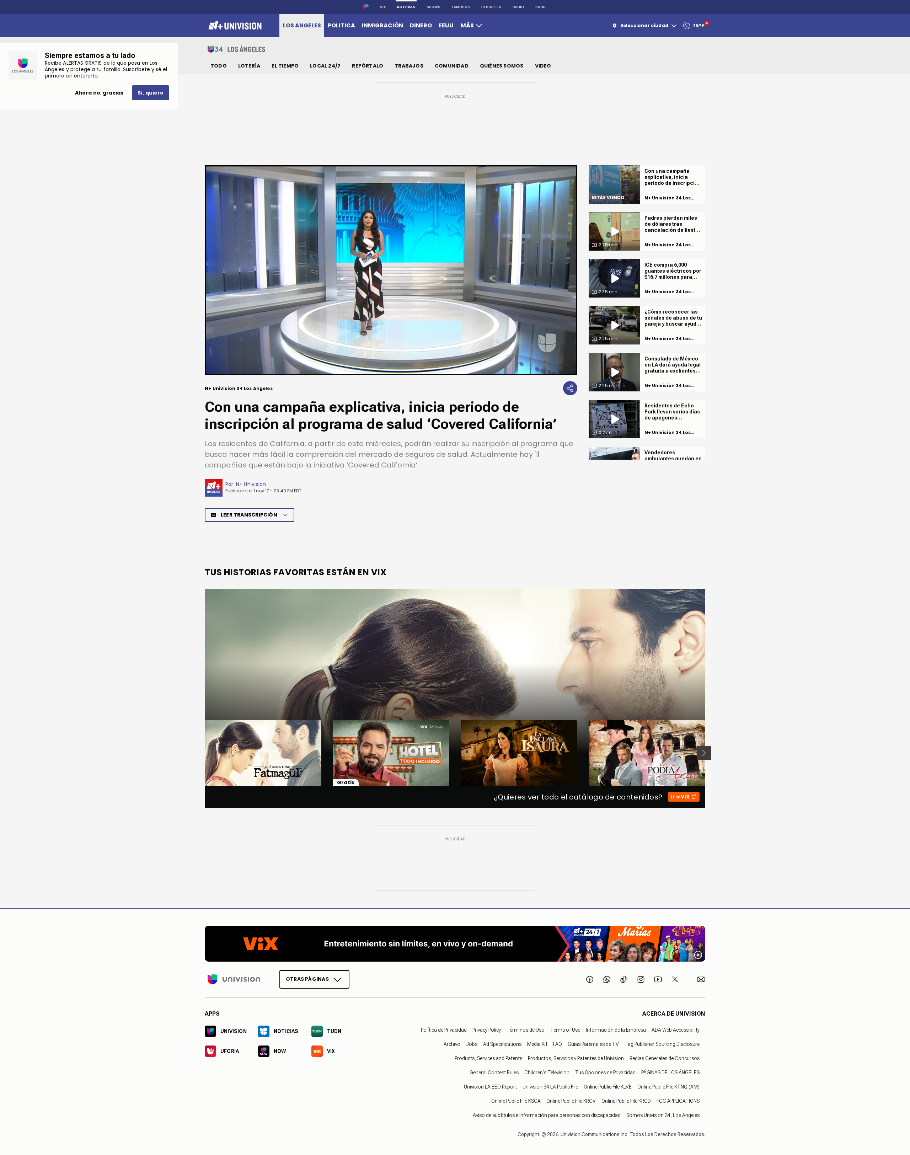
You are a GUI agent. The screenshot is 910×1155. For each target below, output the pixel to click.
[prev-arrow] (200, 753)
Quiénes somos (502, 65)
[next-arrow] (704, 753)
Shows (433, 7)
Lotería (249, 65)
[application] (391, 270)
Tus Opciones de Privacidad (605, 1072)
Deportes (491, 7)
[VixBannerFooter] (455, 944)
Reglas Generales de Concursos (665, 1058)
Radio (518, 7)
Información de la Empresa (616, 1029)
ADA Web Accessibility (676, 1029)
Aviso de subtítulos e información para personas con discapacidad (547, 1115)
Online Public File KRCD (626, 1100)
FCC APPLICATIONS (678, 1100)
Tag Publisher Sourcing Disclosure (662, 1044)
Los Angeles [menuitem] (302, 25)
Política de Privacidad (444, 1029)
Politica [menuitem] (341, 25)
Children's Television (546, 1072)
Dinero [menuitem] (421, 25)
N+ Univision (251, 484)
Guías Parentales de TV (593, 1044)
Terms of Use (565, 1029)
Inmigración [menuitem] (382, 25)
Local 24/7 (325, 65)
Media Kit (537, 1044)
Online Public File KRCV (571, 1100)
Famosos (461, 7)
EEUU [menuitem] (446, 25)
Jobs (471, 1044)
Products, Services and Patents (488, 1058)
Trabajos (409, 65)
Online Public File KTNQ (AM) (668, 1086)
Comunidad (452, 65)
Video (543, 65)
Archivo (452, 1044)
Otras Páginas (307, 978)
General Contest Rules (494, 1072)
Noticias (406, 7)
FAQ (557, 1044)
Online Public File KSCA (516, 1100)
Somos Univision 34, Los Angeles (663, 1115)
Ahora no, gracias (99, 92)
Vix (383, 7)
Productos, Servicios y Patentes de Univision (576, 1058)
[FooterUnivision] (234, 979)
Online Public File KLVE (608, 1086)
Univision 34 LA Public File (550, 1086)
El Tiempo (285, 65)
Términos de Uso (526, 1029)
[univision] (234, 25)
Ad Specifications (502, 1044)
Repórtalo (367, 65)
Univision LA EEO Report (490, 1086)
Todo (218, 65)
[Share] (570, 388)
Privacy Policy (486, 1029)
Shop (540, 7)
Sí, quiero (151, 92)
